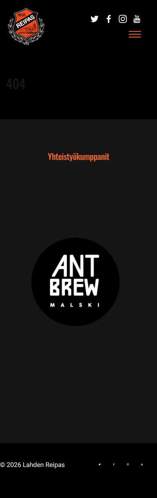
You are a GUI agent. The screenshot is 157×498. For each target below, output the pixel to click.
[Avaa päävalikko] (135, 34)
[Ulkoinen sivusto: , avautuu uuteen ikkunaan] (78, 287)
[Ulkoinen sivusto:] (95, 19)
